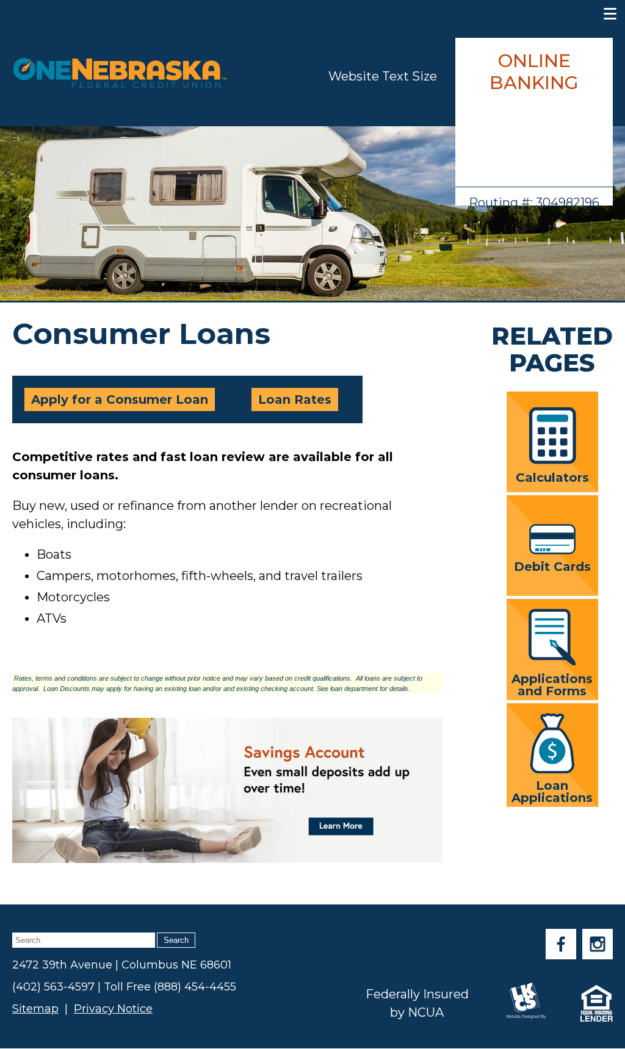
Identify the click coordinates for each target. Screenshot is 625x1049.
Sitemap (35, 1008)
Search (176, 940)
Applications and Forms (552, 684)
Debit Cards (552, 565)
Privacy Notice (113, 1008)
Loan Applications (552, 791)
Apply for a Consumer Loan (119, 399)
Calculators (552, 477)
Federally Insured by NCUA (417, 1003)
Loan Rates (294, 399)
